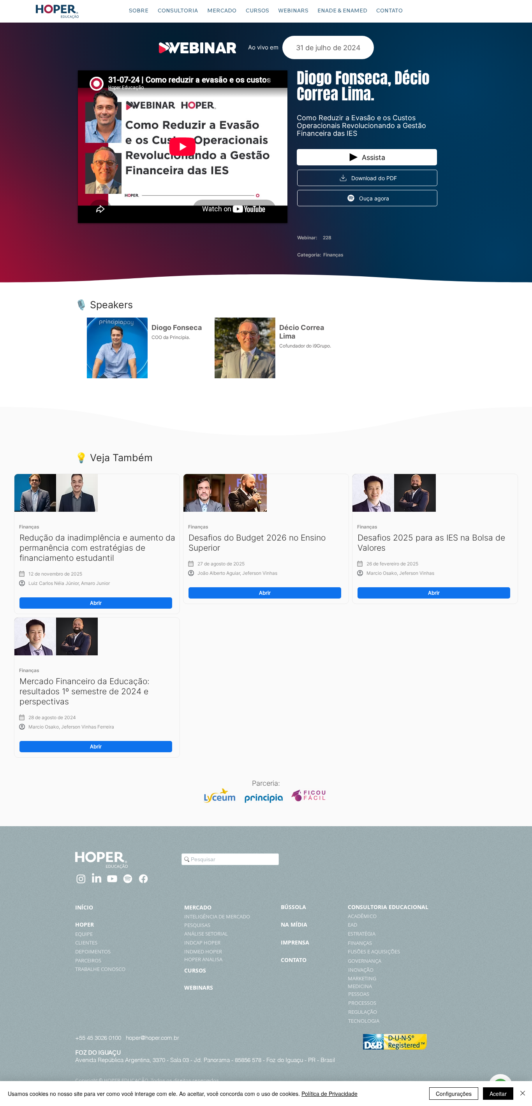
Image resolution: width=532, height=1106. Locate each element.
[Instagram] (81, 879)
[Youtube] (112, 879)
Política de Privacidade (329, 1093)
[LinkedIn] (96, 879)
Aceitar (498, 1093)
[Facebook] (143, 879)
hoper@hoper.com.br (152, 1037)
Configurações (454, 1093)
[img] (35, 493)
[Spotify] (128, 879)
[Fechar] (522, 1093)
